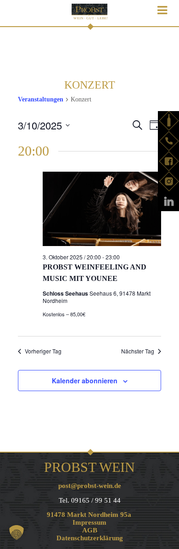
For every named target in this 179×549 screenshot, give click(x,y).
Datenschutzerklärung (89, 538)
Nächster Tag (137, 351)
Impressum (89, 522)
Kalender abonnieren (84, 380)
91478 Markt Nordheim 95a (89, 514)
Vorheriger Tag (43, 351)
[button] (16, 532)
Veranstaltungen (40, 99)
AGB (89, 530)
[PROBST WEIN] (90, 12)
